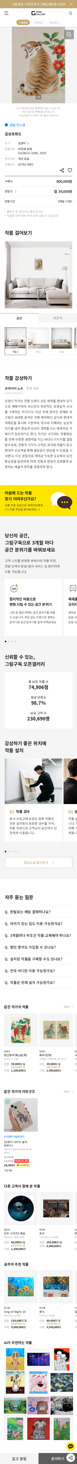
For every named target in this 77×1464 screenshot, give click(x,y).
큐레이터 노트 (14, 389)
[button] (5, 641)
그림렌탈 (23, 22)
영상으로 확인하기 (36, 862)
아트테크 (38, 22)
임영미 (22, 143)
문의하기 (58, 1458)
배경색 (57, 318)
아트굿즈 (53, 22)
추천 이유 (32, 389)
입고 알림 (19, 1458)
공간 (19, 318)
